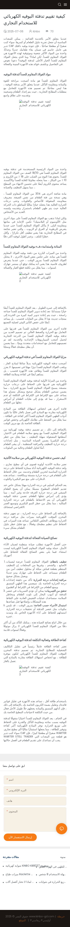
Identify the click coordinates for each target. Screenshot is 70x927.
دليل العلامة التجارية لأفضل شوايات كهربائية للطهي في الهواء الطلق (53, 866)
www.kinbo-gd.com (42, 916)
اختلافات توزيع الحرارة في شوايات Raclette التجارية (53, 882)
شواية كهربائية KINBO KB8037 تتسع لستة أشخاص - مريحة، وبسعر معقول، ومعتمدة (28, 866)
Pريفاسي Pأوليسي (40, 920)
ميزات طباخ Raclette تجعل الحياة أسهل (20, 874)
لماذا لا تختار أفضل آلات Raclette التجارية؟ (20, 882)
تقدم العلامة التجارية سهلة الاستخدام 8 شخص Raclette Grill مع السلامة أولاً (53, 874)
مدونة (62, 857)
